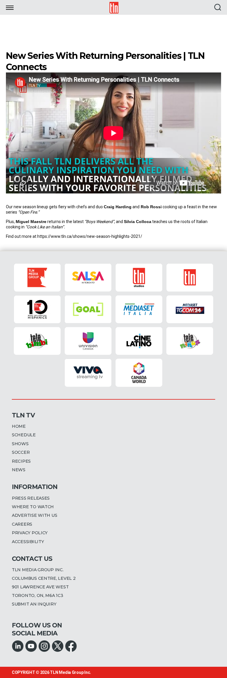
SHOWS (20, 443)
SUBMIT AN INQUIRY (34, 604)
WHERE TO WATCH (33, 506)
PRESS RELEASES (31, 498)
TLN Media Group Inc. (70, 672)
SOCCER (21, 452)
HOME (19, 426)
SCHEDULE (24, 435)
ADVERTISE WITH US (34, 515)
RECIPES (21, 461)
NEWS (18, 469)
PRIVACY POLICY (30, 532)
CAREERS (22, 524)
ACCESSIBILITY (28, 541)
